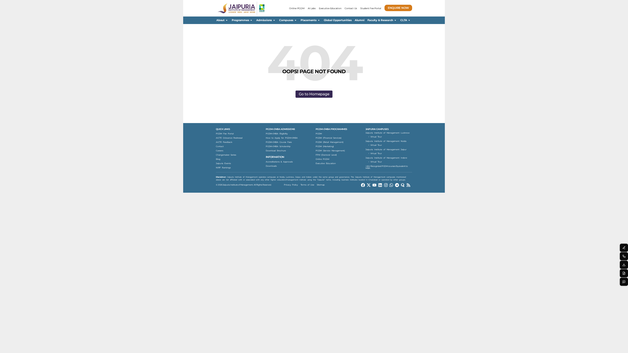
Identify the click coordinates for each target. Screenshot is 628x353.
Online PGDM (296, 8)
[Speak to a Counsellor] (624, 248)
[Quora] (403, 185)
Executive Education (330, 8)
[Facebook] (363, 185)
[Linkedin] (380, 185)
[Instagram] (386, 185)
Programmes (240, 20)
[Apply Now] (624, 273)
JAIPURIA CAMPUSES (377, 129)
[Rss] (408, 185)
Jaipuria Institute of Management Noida (386, 141)
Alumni (360, 20)
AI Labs (312, 8)
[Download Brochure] (624, 265)
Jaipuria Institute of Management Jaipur (386, 149)
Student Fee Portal (370, 8)
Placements (309, 20)
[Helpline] (624, 256)
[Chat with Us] (624, 282)
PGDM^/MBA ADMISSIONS (280, 129)
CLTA (403, 20)
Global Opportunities (338, 20)
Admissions (264, 20)
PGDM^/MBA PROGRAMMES (331, 129)
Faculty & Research (380, 20)
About (220, 20)
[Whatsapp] (391, 185)
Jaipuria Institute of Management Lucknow (388, 133)
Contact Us (351, 8)
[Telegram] (397, 185)
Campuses (286, 20)
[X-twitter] (369, 185)
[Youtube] (374, 185)
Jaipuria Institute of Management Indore (386, 158)
